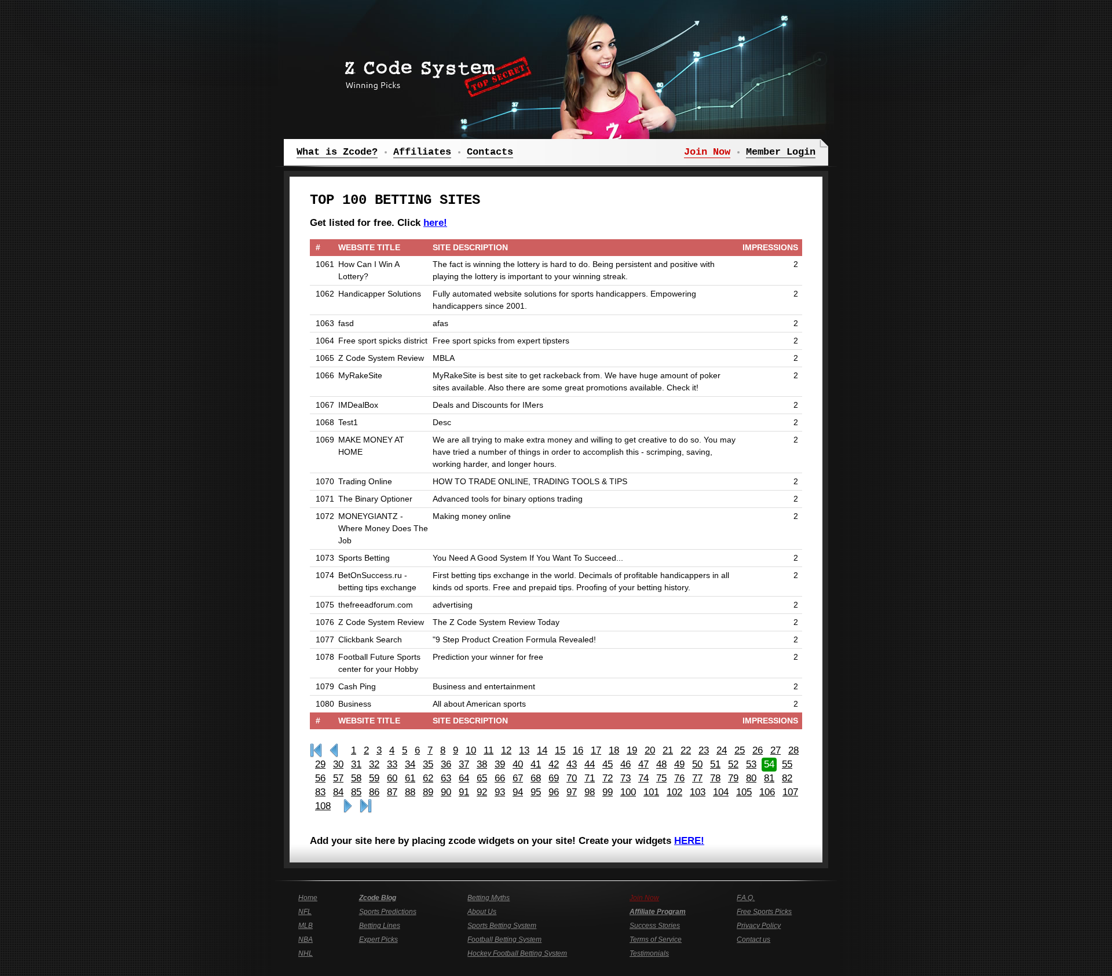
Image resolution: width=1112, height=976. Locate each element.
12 (506, 750)
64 (464, 778)
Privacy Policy (759, 926)
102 (674, 792)
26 (757, 750)
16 (578, 750)
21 (668, 750)
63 (446, 778)
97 (571, 792)
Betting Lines (379, 926)
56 (320, 778)
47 (643, 764)
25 (739, 750)
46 (625, 764)
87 (392, 792)
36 (446, 764)
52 (733, 764)
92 (482, 792)
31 (356, 764)
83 (320, 792)
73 (625, 778)
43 (571, 764)
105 (744, 792)
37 (464, 764)
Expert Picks (378, 939)
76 (679, 778)
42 (553, 764)
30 (338, 764)
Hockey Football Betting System (517, 953)
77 (697, 778)
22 (686, 750)
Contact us (753, 939)
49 (679, 764)
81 (769, 778)
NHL (305, 953)
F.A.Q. (746, 898)
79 (733, 778)
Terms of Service (656, 939)
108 (323, 805)
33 (392, 764)
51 (715, 764)
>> (348, 806)
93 (500, 792)
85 (356, 792)
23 (703, 750)
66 (500, 778)
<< (334, 751)
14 (542, 750)
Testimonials (649, 953)
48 (661, 764)
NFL (305, 912)
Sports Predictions (387, 912)
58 (356, 778)
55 (787, 764)
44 (589, 764)
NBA (305, 939)
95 (536, 792)
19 (632, 750)
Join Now (644, 898)
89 (428, 792)
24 (721, 750)
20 (650, 750)
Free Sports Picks (764, 912)
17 (596, 750)
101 (651, 792)
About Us (481, 912)
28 (793, 750)
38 (482, 764)
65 (482, 778)
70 (571, 778)
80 (751, 778)
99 (607, 792)
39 (500, 764)
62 (428, 778)
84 (338, 792)
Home (307, 898)
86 (374, 792)
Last (366, 806)
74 (643, 778)
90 (446, 792)
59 (374, 778)
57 (338, 778)
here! (435, 222)
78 (715, 778)
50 (697, 764)
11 (488, 750)
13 (524, 750)
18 (614, 750)
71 (589, 778)
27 (775, 750)
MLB (305, 926)
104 (721, 792)
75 (661, 778)
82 (787, 778)
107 (790, 792)
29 (320, 764)
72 (607, 778)
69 (553, 778)
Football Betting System (504, 939)
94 (518, 792)
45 (607, 764)
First (316, 751)
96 (553, 792)
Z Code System (434, 72)
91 (464, 792)
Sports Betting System (501, 926)
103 (697, 792)
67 (518, 778)
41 (536, 764)
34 (410, 764)
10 (471, 750)
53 (751, 764)
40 (518, 764)
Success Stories (655, 926)
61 (410, 778)
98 (589, 792)
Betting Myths (488, 898)
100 (628, 792)
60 (392, 778)
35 (428, 764)
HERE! (689, 840)
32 (374, 764)
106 (767, 792)
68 (536, 778)
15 (560, 750)
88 (410, 792)
